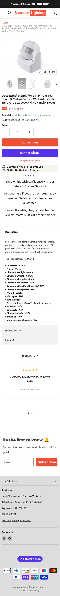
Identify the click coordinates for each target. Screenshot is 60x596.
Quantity (6, 125)
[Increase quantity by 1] (30, 132)
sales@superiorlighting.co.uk (16, 520)
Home (5, 22)
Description (11, 231)
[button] (9, 83)
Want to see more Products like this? (21, 120)
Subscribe (47, 462)
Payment (9, 339)
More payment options (30, 160)
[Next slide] (56, 84)
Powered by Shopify (30, 590)
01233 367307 (9, 514)
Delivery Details (13, 330)
